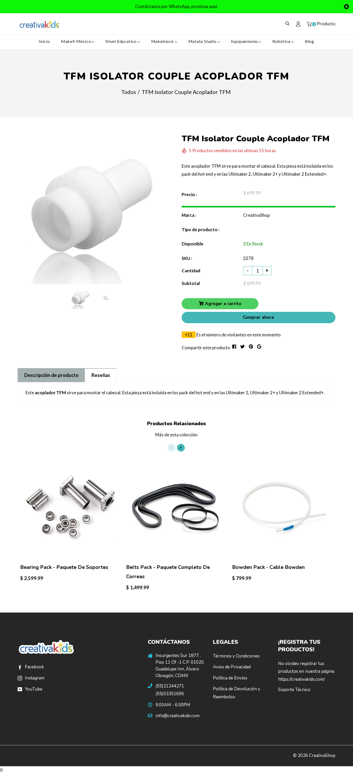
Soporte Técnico (294, 690)
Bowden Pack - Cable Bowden (268, 567)
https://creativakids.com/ (301, 679)
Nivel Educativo (121, 41)
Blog (309, 41)
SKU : (187, 258)
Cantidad (191, 270)
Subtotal (191, 283)
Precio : (189, 194)
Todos (128, 92)
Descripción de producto (51, 375)
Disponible (192, 243)
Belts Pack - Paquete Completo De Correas (168, 572)
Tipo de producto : (200, 229)
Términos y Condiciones (236, 656)
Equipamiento (245, 41)
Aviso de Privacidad (232, 667)
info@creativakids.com (177, 716)
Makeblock (163, 41)
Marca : (189, 215)
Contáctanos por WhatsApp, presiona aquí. (176, 6)
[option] (93, 208)
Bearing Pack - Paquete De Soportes (64, 567)
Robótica (281, 41)
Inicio (44, 41)
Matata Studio (203, 41)
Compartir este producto (206, 347)
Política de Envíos (230, 678)
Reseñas (100, 375)
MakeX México (76, 41)
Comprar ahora (258, 317)
